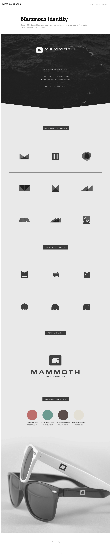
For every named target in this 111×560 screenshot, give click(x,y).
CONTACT (104, 4)
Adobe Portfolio (58, 554)
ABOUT (98, 4)
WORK (92, 4)
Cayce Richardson (11, 4)
